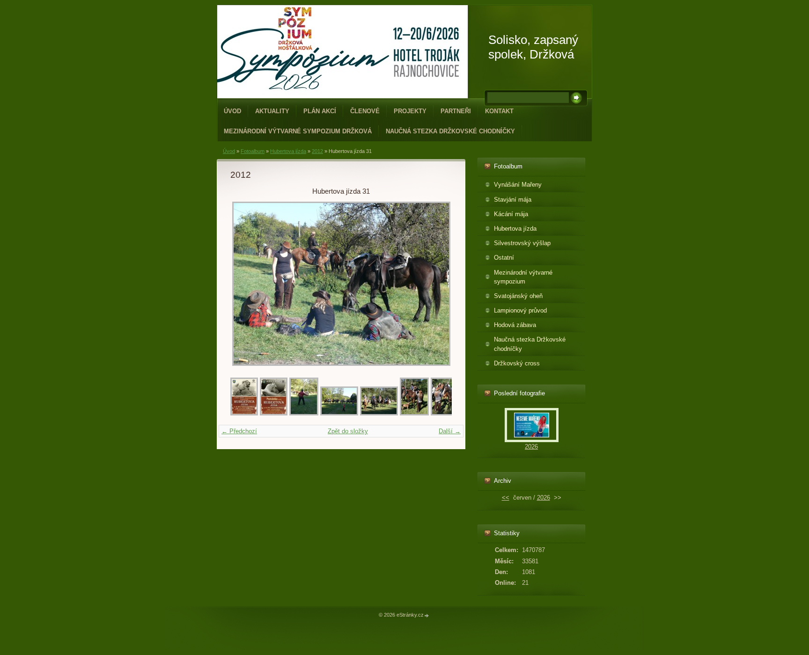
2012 (317, 151)
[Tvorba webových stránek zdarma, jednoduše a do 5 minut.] (427, 615)
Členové (365, 111)
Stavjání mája (512, 199)
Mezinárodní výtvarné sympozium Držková (298, 131)
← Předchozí (239, 431)
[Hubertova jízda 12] (414, 413)
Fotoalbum (253, 151)
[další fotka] (436, 284)
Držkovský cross (517, 363)
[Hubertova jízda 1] (303, 413)
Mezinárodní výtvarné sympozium (523, 277)
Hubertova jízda (288, 151)
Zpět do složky (348, 431)
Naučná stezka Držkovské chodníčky (450, 131)
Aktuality (272, 111)
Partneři (456, 111)
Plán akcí (319, 111)
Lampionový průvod (520, 310)
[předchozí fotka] (245, 284)
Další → (450, 431)
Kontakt (499, 111)
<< (505, 497)
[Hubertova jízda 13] (445, 413)
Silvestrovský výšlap (522, 243)
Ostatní (504, 257)
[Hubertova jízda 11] (379, 413)
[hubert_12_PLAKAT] (244, 413)
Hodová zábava (515, 324)
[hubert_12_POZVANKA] (273, 413)
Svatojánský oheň (518, 295)
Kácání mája (511, 214)
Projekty (410, 111)
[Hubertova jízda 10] (339, 413)
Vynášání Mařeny (518, 184)
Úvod (232, 111)
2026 (531, 446)
